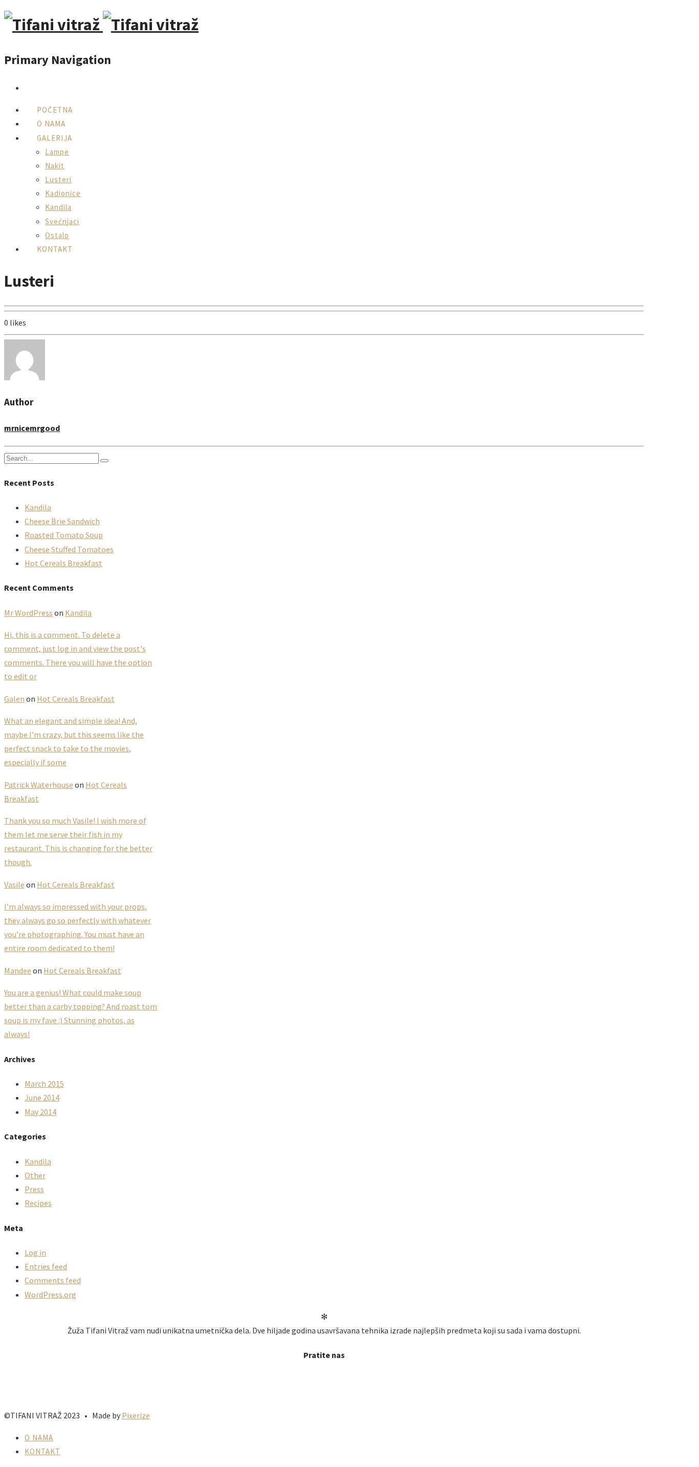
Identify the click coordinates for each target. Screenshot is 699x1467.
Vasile (14, 884)
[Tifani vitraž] (101, 24)
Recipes (38, 1203)
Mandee (17, 970)
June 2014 (42, 1097)
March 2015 (44, 1083)
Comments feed (53, 1280)
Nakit (54, 165)
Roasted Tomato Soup (64, 535)
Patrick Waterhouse (38, 785)
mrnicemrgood (32, 428)
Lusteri (58, 179)
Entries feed (46, 1266)
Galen (14, 699)
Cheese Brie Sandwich (62, 521)
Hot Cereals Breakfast (63, 563)
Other (35, 1175)
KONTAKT (55, 249)
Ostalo (57, 235)
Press (34, 1189)
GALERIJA (54, 138)
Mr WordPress (28, 613)
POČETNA (55, 110)
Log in (35, 1252)
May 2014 (40, 1112)
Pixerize (136, 1415)
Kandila (58, 207)
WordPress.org (50, 1294)
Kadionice (63, 193)
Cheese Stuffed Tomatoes (69, 549)
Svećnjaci (62, 221)
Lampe (57, 152)
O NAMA (51, 123)
